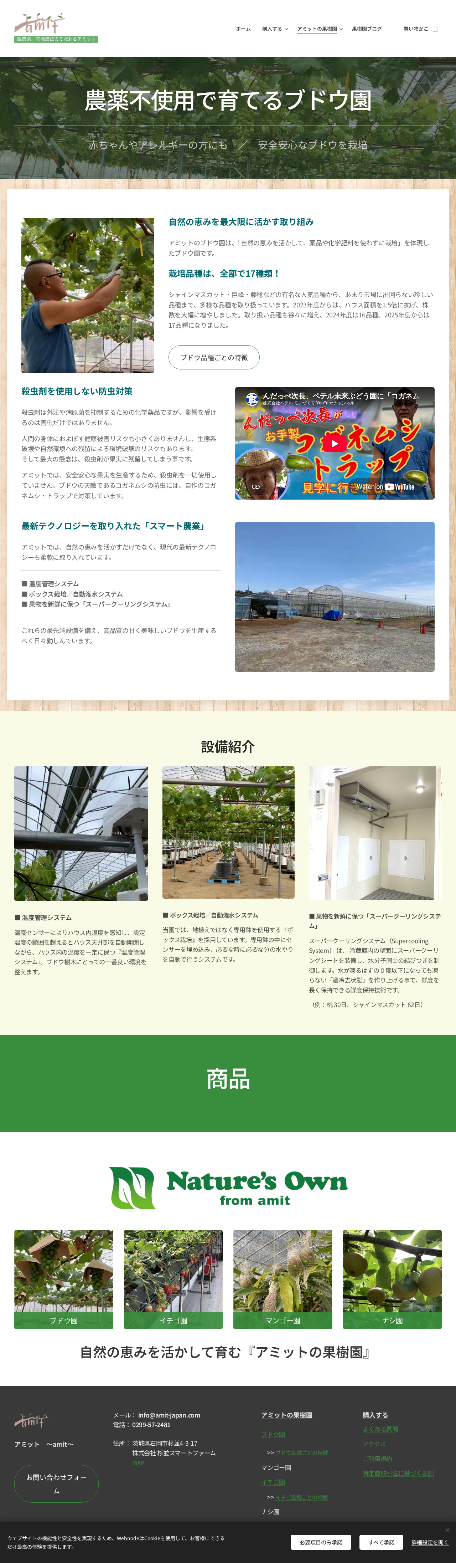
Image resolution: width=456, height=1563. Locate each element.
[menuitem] (245, 28)
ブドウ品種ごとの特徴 (301, 1452)
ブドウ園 (273, 1434)
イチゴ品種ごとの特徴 (301, 1497)
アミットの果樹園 (286, 1414)
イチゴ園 (273, 1481)
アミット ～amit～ (44, 1444)
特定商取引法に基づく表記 (398, 1472)
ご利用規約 (377, 1458)
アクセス (374, 1443)
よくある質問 (380, 1428)
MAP (138, 1462)
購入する (375, 1414)
